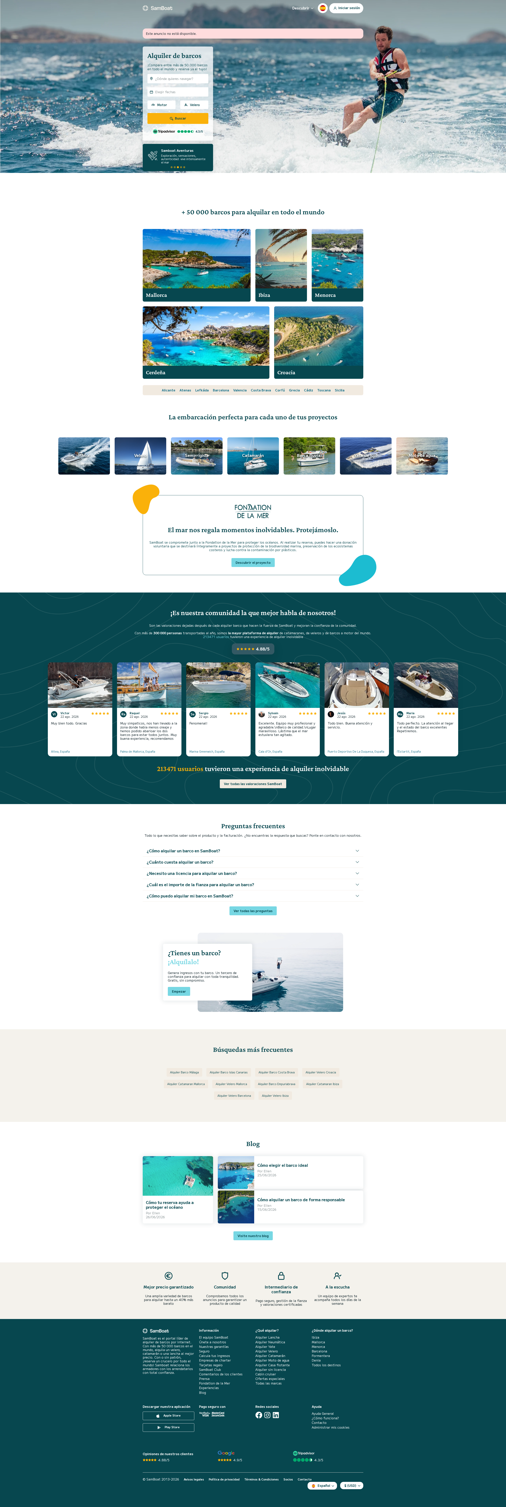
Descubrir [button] (300, 7)
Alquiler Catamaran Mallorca (186, 1084)
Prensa (204, 1379)
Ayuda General (323, 1413)
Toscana (324, 390)
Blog (202, 1392)
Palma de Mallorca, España (137, 751)
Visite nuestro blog (253, 1235)
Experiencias (209, 1388)
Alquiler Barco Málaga (184, 1072)
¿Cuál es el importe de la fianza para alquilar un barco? (200, 884)
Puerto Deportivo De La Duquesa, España (356, 751)
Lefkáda (202, 390)
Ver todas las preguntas (253, 910)
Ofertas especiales (270, 1379)
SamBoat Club (210, 1369)
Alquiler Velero (266, 1351)
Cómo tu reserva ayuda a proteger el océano (170, 1204)
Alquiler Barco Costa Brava (277, 1072)
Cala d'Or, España (270, 751)
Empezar (179, 991)
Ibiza (315, 1337)
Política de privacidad (224, 1479)
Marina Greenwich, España (207, 751)
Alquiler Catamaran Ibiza (322, 1084)
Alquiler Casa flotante (272, 1365)
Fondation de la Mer (214, 1383)
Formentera (321, 1356)
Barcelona (221, 390)
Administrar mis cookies (330, 1427)
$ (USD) (350, 1485)
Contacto (319, 1422)
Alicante (168, 390)
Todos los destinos (326, 1365)
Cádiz (308, 390)
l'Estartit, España (409, 751)
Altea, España (60, 751)
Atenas (185, 390)
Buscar (180, 118)
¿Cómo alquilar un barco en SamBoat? (183, 851)
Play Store (172, 1427)
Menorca (318, 1346)
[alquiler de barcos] (157, 8)
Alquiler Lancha (267, 1337)
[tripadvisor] (304, 1453)
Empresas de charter (215, 1360)
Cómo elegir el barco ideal (282, 1165)
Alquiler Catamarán (270, 1356)
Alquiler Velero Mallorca (231, 1084)
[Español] (323, 8)
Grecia (294, 390)
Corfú (280, 390)
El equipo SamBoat (213, 1337)
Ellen (156, 1213)
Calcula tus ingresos (214, 1356)
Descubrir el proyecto (253, 562)
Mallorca (318, 1342)
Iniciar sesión (349, 7)
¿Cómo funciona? (325, 1418)
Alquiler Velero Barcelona (234, 1096)
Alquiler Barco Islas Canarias (229, 1072)
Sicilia (340, 390)
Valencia (240, 390)
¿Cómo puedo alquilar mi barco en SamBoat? (190, 896)
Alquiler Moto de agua (272, 1360)
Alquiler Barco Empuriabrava (276, 1084)
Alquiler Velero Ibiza (275, 1096)
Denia (316, 1360)
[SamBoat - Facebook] (258, 1415)
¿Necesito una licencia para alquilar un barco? (192, 873)
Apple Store (172, 1415)
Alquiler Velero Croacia (321, 1072)
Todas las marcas (268, 1383)
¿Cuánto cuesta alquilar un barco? (180, 862)
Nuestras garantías (214, 1346)
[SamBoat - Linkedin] (275, 1415)
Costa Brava (261, 390)
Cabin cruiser (265, 1374)
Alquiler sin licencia (270, 1369)
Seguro (204, 1351)
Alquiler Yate (265, 1346)
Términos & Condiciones (261, 1479)
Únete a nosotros (212, 1342)
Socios (288, 1479)
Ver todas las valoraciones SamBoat (253, 783)
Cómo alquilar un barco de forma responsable (301, 1199)
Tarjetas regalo (211, 1365)
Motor (162, 104)
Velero (195, 104)
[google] (226, 1453)
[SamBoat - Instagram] (267, 1415)
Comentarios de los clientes (221, 1374)
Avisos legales (194, 1479)
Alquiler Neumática (270, 1342)
